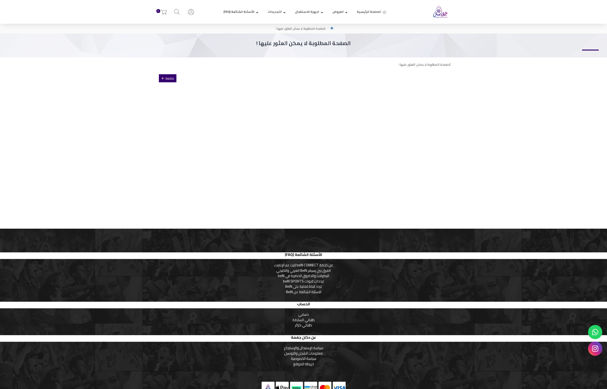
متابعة (169, 78)
